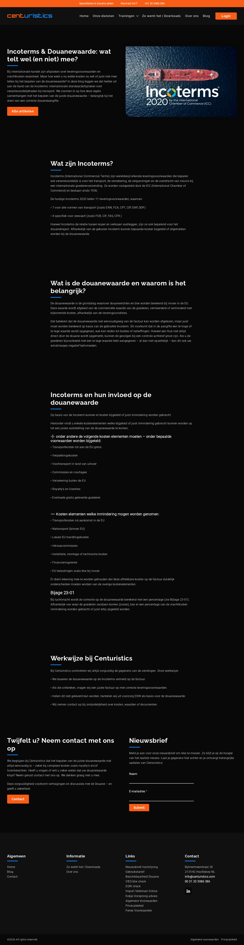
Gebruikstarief (135, 871)
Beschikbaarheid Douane (142, 876)
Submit (139, 807)
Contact (18, 799)
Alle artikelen (23, 111)
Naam (133, 774)
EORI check (133, 886)
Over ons (192, 16)
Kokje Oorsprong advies (141, 896)
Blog (206, 16)
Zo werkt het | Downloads (161, 16)
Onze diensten (103, 16)
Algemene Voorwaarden (141, 901)
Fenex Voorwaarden (139, 910)
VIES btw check (136, 881)
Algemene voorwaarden (205, 939)
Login (226, 16)
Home (84, 16)
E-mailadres (138, 791)
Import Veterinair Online (141, 891)
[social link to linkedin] (188, 891)
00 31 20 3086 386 (197, 881)
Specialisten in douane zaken (96, 3)
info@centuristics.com (200, 876)
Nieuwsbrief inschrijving (142, 867)
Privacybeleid (135, 905)
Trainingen (126, 16)
